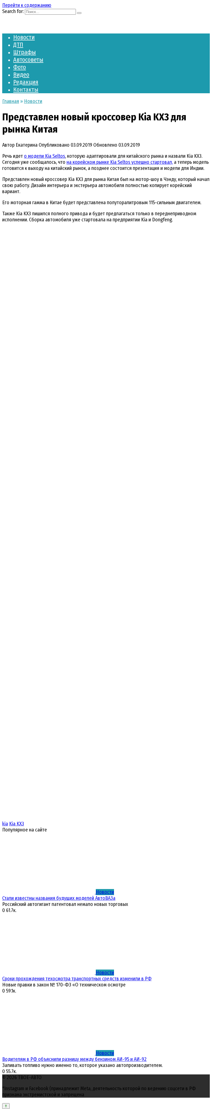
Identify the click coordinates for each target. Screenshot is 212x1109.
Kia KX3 (16, 824)
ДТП (18, 44)
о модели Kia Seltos (44, 156)
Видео (21, 74)
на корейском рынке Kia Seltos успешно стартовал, (120, 162)
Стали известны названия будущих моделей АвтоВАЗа (58, 898)
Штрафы (24, 52)
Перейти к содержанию (26, 5)
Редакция (25, 82)
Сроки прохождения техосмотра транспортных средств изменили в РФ (77, 979)
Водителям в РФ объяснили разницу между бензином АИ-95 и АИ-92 (74, 1059)
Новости (24, 37)
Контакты (25, 89)
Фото (19, 67)
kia (5, 824)
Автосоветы (28, 59)
